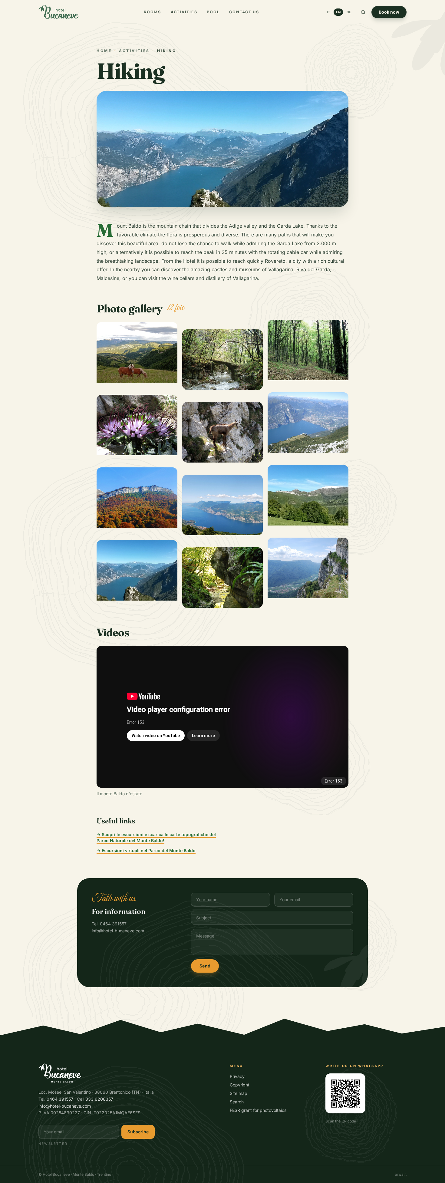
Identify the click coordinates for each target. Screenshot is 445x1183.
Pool (213, 12)
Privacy (237, 1076)
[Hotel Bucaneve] (58, 12)
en (338, 12)
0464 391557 (60, 1099)
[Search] (363, 12)
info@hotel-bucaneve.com (64, 1106)
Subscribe (138, 1131)
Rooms (152, 12)
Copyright (239, 1084)
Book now (389, 12)
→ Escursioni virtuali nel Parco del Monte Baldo (146, 850)
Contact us (244, 12)
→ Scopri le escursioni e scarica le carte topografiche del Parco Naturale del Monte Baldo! (156, 837)
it (328, 12)
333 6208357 (99, 1099)
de (349, 12)
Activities (184, 12)
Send (204, 965)
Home (104, 50)
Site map (238, 1093)
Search (237, 1101)
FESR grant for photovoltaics (258, 1110)
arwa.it (401, 1174)
